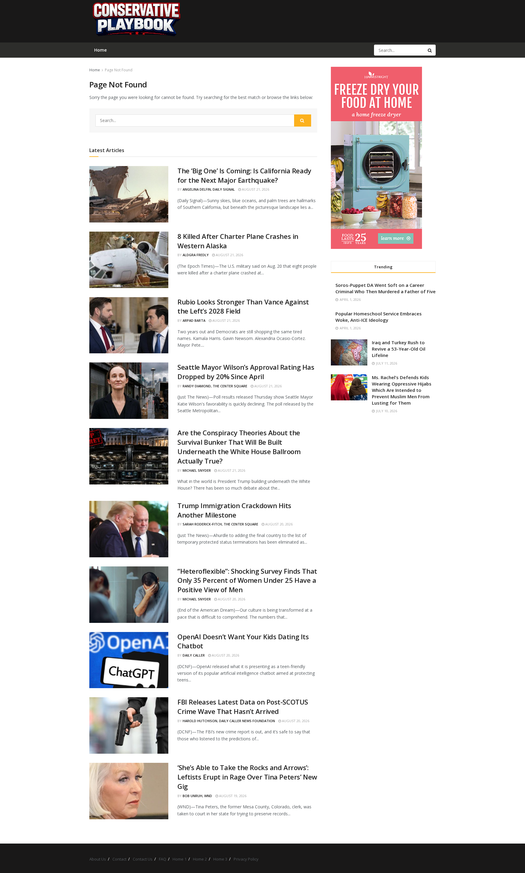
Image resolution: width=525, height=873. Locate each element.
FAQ (162, 859)
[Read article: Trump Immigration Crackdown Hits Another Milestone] (128, 529)
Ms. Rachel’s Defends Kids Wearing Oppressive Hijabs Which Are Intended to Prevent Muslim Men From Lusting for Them (401, 390)
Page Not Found (118, 70)
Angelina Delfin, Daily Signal (209, 189)
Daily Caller (194, 655)
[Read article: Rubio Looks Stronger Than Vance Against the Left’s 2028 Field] (128, 325)
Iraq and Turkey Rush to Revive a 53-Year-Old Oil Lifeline (398, 348)
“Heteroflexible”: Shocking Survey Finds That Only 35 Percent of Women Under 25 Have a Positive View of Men (247, 580)
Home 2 (200, 859)
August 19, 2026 (232, 795)
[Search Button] (430, 50)
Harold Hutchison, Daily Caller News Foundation (229, 720)
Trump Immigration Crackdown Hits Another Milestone (234, 510)
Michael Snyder (197, 470)
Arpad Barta (194, 320)
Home (94, 70)
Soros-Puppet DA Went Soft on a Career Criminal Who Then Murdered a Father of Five (385, 288)
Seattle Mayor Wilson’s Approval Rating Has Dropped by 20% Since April (245, 371)
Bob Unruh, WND (197, 795)
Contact (119, 859)
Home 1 (180, 859)
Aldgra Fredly (196, 255)
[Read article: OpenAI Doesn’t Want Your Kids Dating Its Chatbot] (128, 660)
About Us (97, 859)
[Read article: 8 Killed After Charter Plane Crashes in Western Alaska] (128, 260)
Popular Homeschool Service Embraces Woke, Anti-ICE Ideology (378, 317)
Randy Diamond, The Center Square (215, 386)
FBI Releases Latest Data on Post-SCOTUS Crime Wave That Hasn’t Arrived (242, 706)
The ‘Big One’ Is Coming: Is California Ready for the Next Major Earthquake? (244, 175)
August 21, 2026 (255, 189)
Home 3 (220, 859)
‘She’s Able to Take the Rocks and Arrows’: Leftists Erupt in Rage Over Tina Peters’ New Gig (247, 777)
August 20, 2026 (278, 524)
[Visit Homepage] (136, 21)
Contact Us (143, 859)
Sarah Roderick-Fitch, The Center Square (220, 524)
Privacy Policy (246, 859)
